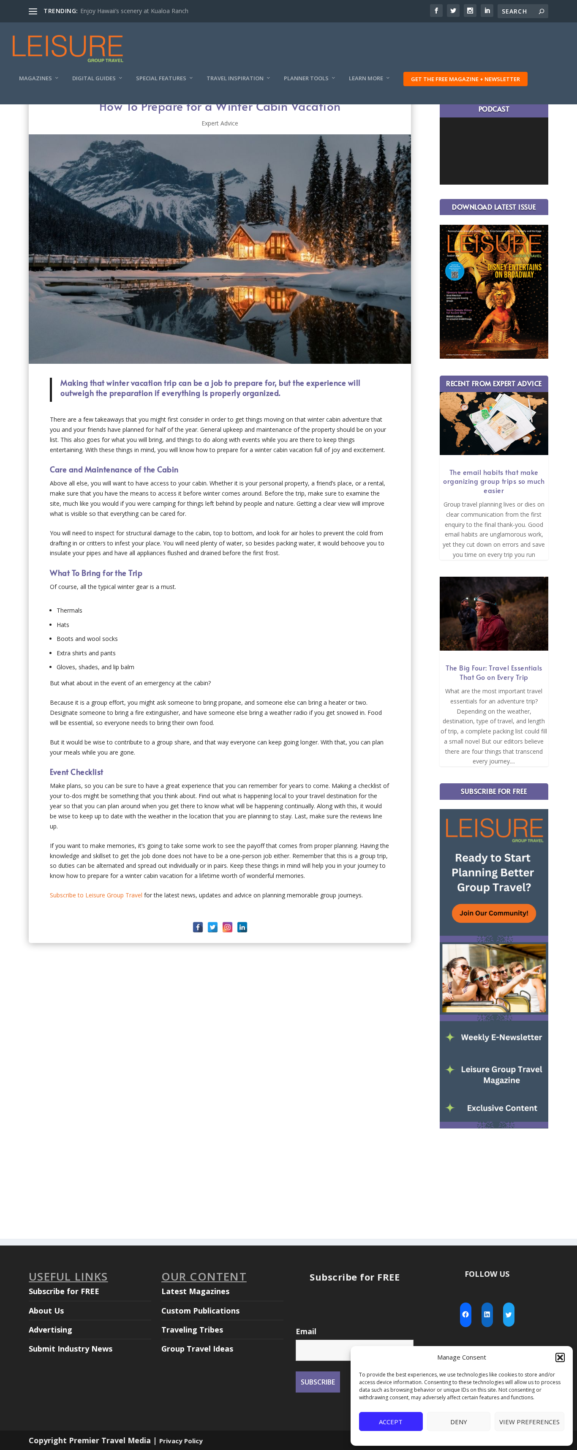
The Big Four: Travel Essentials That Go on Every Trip (494, 672)
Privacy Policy (181, 1440)
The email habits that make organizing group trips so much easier (493, 481)
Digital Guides (94, 78)
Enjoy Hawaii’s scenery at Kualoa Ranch (134, 11)
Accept (391, 1421)
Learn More (366, 78)
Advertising (50, 1330)
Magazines (35, 78)
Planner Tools (306, 78)
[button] (560, 1357)
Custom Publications (200, 1311)
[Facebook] (198, 927)
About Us (46, 1311)
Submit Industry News (70, 1349)
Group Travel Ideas (197, 1349)
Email (306, 1331)
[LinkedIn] (242, 927)
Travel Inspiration (235, 78)
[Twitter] (212, 927)
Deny (458, 1421)
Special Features (161, 78)
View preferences (529, 1421)
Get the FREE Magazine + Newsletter (465, 79)
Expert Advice (219, 123)
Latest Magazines (195, 1291)
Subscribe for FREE (64, 1291)
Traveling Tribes (192, 1330)
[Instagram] (227, 927)
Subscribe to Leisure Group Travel (96, 895)
